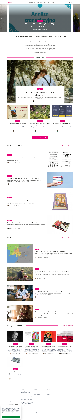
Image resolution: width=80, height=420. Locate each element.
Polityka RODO (29, 412)
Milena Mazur (36, 391)
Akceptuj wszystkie (11, 417)
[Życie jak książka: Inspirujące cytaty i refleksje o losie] (40, 81)
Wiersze (53, 2)
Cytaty (41, 2)
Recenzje (37, 2)
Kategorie (49, 389)
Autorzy (45, 2)
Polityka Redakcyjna (34, 412)
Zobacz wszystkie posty (67, 145)
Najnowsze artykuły (31, 2)
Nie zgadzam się (11, 414)
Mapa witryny (40, 412)
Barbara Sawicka (36, 392)
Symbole (49, 2)
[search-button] (69, 2)
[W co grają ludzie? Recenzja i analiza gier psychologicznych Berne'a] (40, 18)
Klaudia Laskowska (37, 394)
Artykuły (22, 389)
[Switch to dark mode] (72, 2)
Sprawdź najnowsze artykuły (40, 137)
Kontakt (25, 412)
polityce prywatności (14, 412)
